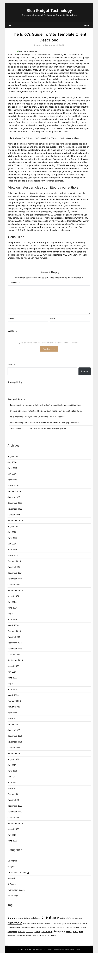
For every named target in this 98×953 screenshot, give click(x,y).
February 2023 (14, 701)
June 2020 (12, 841)
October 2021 (14, 747)
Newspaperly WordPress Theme (66, 949)
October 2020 (14, 817)
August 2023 (13, 666)
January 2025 (14, 567)
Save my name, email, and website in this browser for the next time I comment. (49, 343)
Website (12, 331)
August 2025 (13, 526)
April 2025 (12, 549)
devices (70, 918)
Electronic (12, 861)
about (12, 917)
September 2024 (15, 590)
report (52, 927)
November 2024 (15, 578)
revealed (60, 927)
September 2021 (15, 753)
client (46, 917)
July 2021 (12, 765)
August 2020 (13, 829)
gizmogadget (76, 923)
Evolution (26, 923)
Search (11, 364)
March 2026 (13, 485)
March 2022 (13, 718)
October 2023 (14, 654)
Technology (47, 931)
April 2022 (12, 712)
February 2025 (14, 561)
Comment (14, 282)
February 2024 (14, 631)
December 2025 (15, 503)
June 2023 (12, 678)
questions (45, 927)
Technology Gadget (16, 890)
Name (11, 318)
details (62, 918)
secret (69, 927)
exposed (40, 923)
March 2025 (13, 555)
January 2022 (14, 730)
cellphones (35, 918)
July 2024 (12, 602)
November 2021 (15, 742)
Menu (86, 25)
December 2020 (15, 806)
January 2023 (14, 707)
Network (11, 878)
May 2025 (12, 544)
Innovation (25, 927)
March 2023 (13, 695)
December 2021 (15, 736)
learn (33, 927)
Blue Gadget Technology (49, 10)
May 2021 (12, 776)
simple (83, 927)
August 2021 (13, 759)
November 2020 (15, 811)
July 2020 (12, 835)
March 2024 (13, 625)
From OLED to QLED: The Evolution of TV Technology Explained (38, 428)
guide (85, 923)
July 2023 (12, 672)
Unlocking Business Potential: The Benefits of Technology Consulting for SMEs (45, 411)
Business (27, 918)
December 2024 (15, 573)
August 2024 (13, 596)
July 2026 (12, 462)
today (75, 931)
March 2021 (13, 788)
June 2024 (12, 608)
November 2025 (15, 509)
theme (68, 932)
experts (33, 923)
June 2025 (12, 538)
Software (12, 884)
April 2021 (12, 782)
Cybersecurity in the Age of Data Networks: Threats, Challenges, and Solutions (45, 405)
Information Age (14, 927)
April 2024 (12, 619)
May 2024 (12, 613)
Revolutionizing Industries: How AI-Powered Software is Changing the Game (44, 422)
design (55, 918)
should (76, 927)
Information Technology (18, 872)
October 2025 (14, 514)
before (20, 918)
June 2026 (12, 468)
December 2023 (15, 642)
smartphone (12, 932)
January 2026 (14, 497)
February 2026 (14, 491)
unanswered (11, 935)
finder (53, 923)
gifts (64, 923)
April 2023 (12, 689)
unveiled (29, 935)
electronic (15, 923)
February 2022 (14, 724)
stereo (37, 931)
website (42, 935)
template (59, 931)
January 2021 (14, 800)
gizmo (69, 923)
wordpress (52, 935)
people (38, 927)
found (59, 923)
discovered (78, 918)
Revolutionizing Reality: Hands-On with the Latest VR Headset (37, 416)
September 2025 (15, 520)
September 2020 (15, 823)
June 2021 (12, 771)
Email (53, 318)
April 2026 (12, 479)
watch (35, 935)
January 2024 (14, 637)
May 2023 (12, 683)
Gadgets (11, 866)
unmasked (21, 935)
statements (29, 932)
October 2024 (14, 584)
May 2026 (12, 474)
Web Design (13, 895)
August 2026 (13, 456)
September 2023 (15, 660)
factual (47, 923)
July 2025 (12, 532)
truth (81, 932)
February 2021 (14, 794)
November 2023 (15, 648)
